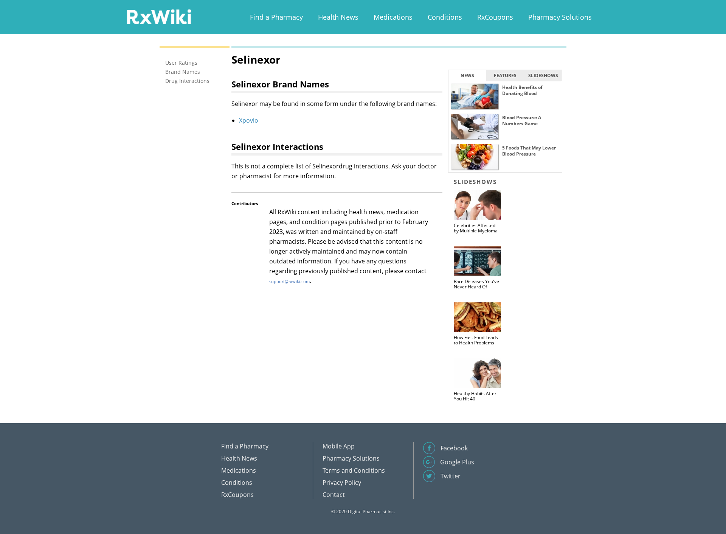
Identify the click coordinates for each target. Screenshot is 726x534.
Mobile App (339, 446)
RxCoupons (495, 17)
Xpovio (248, 120)
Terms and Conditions (354, 470)
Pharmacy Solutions (560, 17)
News (467, 75)
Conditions (445, 17)
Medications (393, 17)
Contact (334, 494)
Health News (338, 17)
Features (505, 75)
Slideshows (543, 75)
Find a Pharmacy (276, 17)
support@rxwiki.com (289, 281)
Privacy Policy (342, 482)
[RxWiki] (159, 16)
